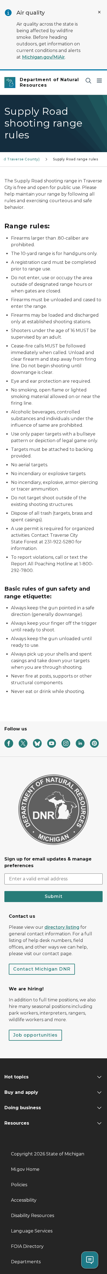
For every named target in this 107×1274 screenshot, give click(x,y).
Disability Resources (32, 1215)
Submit (54, 896)
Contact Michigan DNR (42, 969)
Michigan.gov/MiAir (43, 57)
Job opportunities (35, 1035)
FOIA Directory (27, 1246)
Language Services (31, 1231)
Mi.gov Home (25, 1169)
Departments (26, 1261)
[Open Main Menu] (99, 80)
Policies (19, 1184)
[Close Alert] (99, 12)
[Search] (88, 80)
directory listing (61, 927)
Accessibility (23, 1200)
